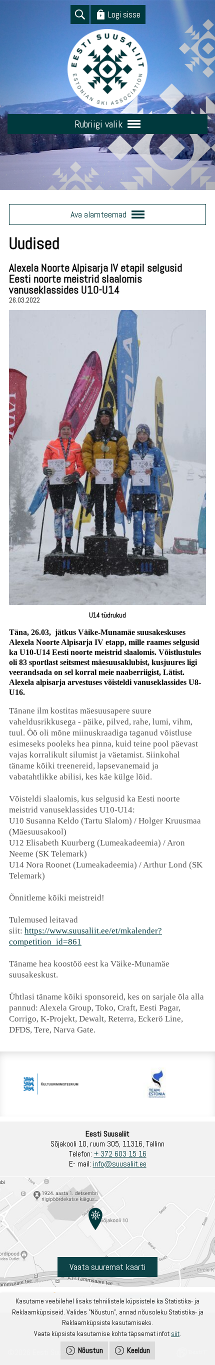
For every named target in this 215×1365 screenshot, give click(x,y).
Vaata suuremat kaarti (108, 1266)
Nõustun (90, 1350)
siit (175, 1333)
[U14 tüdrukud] (107, 602)
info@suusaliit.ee (119, 1163)
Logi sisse (124, 14)
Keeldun (138, 1350)
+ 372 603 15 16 (120, 1153)
